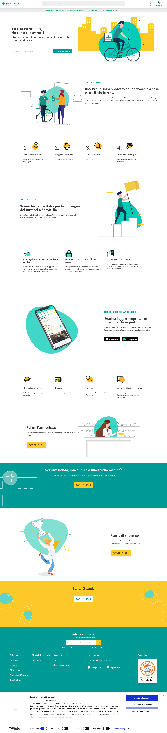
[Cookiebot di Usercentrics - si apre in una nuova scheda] (15, 728)
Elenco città (36, 660)
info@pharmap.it (62, 665)
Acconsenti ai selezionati (142, 704)
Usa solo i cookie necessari (142, 711)
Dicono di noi (15, 670)
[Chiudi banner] (163, 696)
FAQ (55, 660)
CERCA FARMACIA (62, 51)
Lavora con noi (15, 685)
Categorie (14, 660)
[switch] (65, 728)
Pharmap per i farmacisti (19, 675)
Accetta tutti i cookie (142, 698)
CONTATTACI (83, 485)
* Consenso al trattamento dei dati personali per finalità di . (84, 648)
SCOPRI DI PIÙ (36, 445)
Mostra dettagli (120, 728)
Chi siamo (13, 665)
